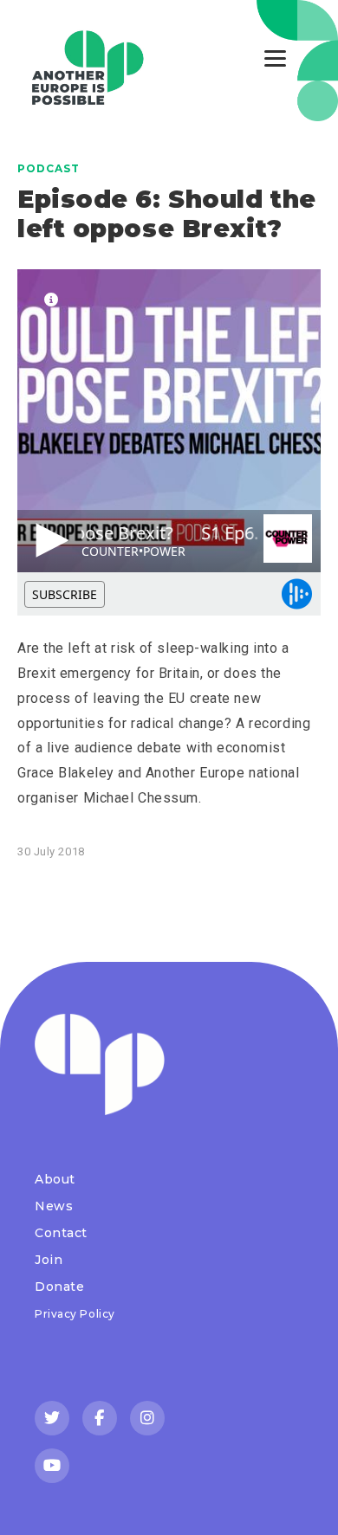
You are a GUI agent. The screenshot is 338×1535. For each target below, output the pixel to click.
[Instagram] (147, 1418)
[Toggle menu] (275, 58)
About (55, 1179)
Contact (61, 1233)
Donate (59, 1286)
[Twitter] (52, 1418)
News (54, 1206)
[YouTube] (52, 1465)
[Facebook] (99, 1418)
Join (48, 1259)
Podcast (48, 168)
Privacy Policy (75, 1313)
